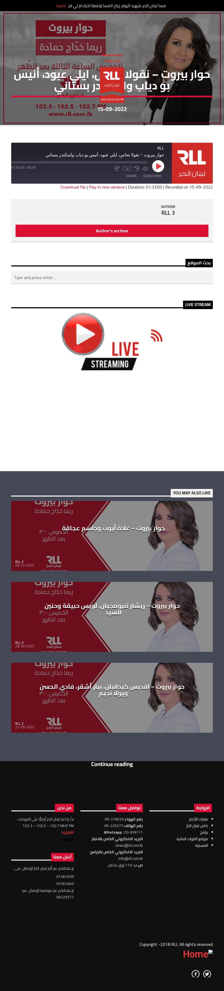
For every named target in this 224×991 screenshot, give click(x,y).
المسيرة (201, 845)
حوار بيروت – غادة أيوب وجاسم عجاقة (113, 528)
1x (127, 169)
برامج (204, 832)
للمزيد (67, 832)
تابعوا (61, 6)
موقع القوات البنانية (192, 838)
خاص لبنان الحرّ (197, 825)
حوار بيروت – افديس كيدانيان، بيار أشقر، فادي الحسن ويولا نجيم (112, 690)
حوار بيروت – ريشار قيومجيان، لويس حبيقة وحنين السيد (112, 609)
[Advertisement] (112, 420)
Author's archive (112, 231)
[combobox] (112, 277)
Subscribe (152, 176)
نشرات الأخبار (198, 819)
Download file (73, 187)
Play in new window (107, 187)
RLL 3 (168, 212)
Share (131, 176)
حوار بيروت (112, 60)
